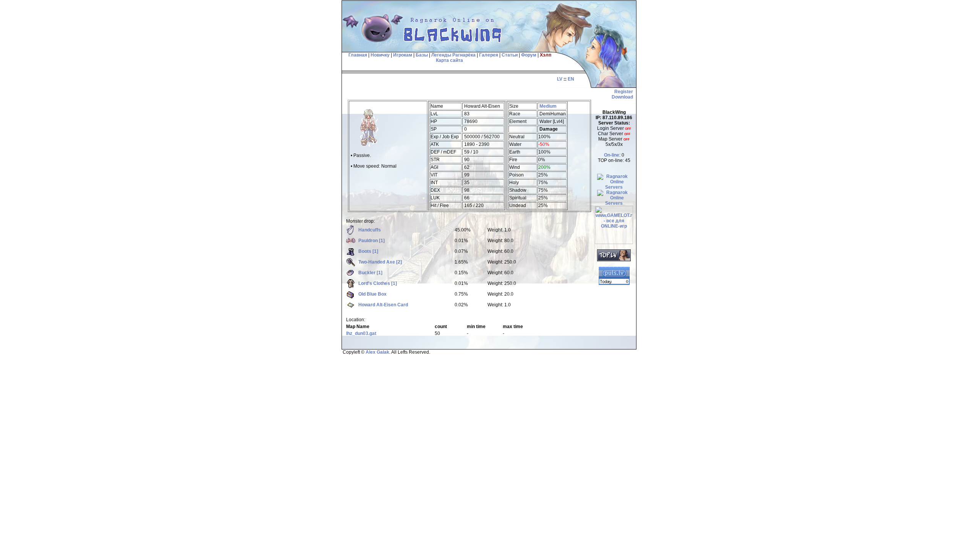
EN (571, 79)
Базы (422, 55)
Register (623, 91)
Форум (528, 55)
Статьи (510, 55)
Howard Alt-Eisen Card (383, 304)
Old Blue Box (372, 294)
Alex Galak (377, 352)
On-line (611, 155)
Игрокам (402, 55)
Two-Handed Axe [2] (380, 262)
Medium (548, 106)
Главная (357, 55)
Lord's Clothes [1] (377, 283)
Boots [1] (368, 251)
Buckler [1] (370, 272)
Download (622, 97)
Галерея (488, 55)
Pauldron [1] (371, 240)
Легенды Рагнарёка (453, 55)
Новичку (380, 55)
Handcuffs (369, 230)
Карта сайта (449, 60)
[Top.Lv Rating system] (614, 259)
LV (559, 79)
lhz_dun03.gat (361, 333)
